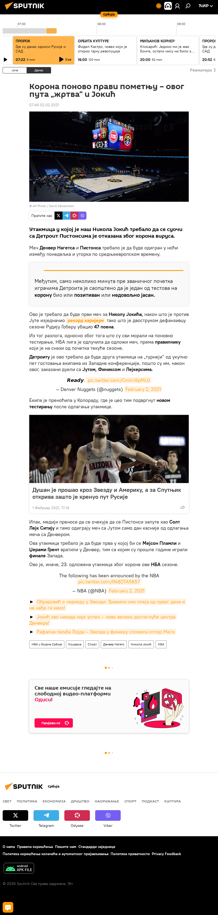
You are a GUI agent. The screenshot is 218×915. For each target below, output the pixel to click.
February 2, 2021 (143, 389)
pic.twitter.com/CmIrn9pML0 (119, 380)
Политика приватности (130, 853)
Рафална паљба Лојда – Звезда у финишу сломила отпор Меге (106, 632)
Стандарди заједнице (96, 846)
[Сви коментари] (8, 907)
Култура (172, 801)
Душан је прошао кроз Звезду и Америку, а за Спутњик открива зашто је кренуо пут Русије (106, 493)
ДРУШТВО (80, 801)
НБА (161, 644)
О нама (9, 846)
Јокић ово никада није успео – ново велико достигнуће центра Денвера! (103, 620)
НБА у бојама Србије (47, 644)
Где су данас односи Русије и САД (41, 48)
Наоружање (107, 801)
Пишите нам (65, 846)
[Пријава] (177, 6)
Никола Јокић (141, 644)
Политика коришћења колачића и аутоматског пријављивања (55, 853)
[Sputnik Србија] (26, 10)
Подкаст (150, 801)
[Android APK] (19, 869)
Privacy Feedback (166, 853)
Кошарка (74, 644)
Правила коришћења (35, 846)
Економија (54, 801)
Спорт (92, 644)
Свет (7, 801)
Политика (27, 801)
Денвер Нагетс (113, 644)
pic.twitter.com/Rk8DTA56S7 (109, 582)
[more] (182, 507)
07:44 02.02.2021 (44, 104)
